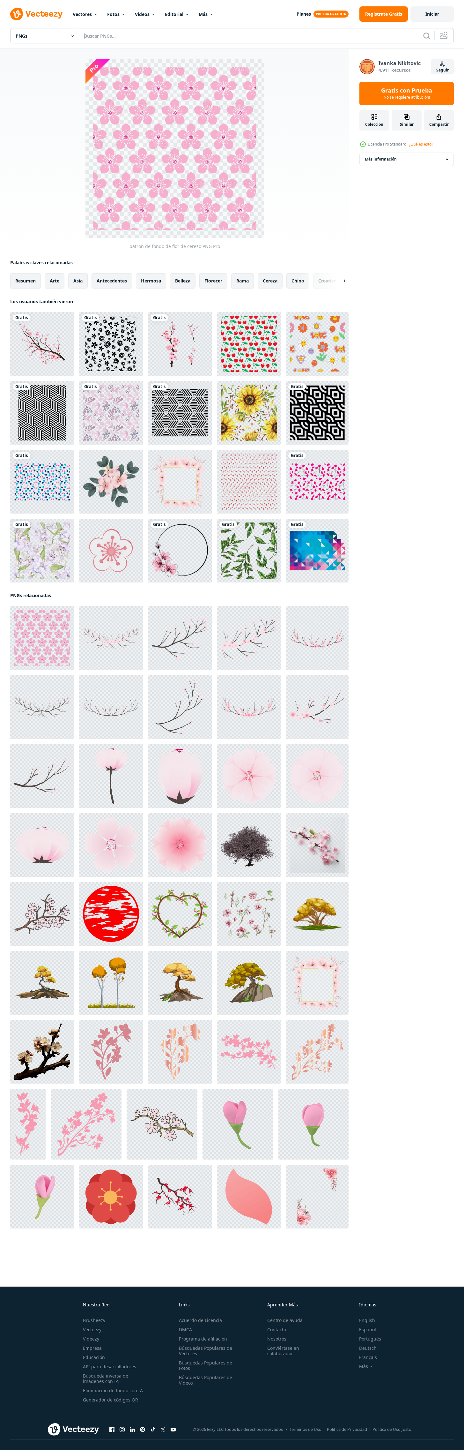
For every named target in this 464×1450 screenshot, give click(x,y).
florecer (213, 281)
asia (78, 281)
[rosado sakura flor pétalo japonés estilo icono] (249, 1196)
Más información (381, 159)
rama (242, 281)
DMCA (185, 1329)
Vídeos (142, 14)
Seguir (442, 70)
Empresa (92, 1348)
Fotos (113, 14)
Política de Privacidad (347, 1429)
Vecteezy (92, 1329)
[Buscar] (427, 36)
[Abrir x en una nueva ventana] (163, 1429)
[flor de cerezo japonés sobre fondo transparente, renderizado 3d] (249, 845)
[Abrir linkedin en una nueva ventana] (132, 1429)
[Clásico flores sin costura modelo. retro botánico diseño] (317, 482)
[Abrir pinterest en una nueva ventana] (142, 1429)
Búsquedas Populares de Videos (205, 1380)
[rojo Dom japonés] (111, 914)
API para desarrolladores (109, 1367)
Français (368, 1357)
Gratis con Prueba (406, 93)
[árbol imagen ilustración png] (317, 914)
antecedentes (112, 281)
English (367, 1320)
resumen (25, 281)
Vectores (82, 14)
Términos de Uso (305, 1429)
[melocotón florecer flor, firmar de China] (111, 1196)
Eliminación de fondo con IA (113, 1390)
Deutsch (368, 1348)
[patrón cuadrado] (42, 413)
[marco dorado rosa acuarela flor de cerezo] (180, 482)
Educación (94, 1357)
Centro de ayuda (285, 1320)
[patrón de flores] (111, 344)
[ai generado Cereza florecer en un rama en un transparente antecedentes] (317, 845)
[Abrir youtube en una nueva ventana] (173, 1429)
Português (370, 1339)
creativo (327, 281)
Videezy (91, 1339)
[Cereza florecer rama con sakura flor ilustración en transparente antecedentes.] (111, 638)
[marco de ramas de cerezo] (180, 914)
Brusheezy (94, 1320)
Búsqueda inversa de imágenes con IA (105, 1378)
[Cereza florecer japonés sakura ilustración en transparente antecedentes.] (111, 776)
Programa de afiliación (203, 1339)
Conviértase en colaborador (283, 1350)
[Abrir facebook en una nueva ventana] (111, 1429)
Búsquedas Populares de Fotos (205, 1365)
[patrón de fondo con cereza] (249, 344)
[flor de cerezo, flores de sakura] (111, 550)
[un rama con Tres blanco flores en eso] (42, 1052)
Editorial (174, 14)
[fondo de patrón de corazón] (249, 482)
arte (54, 281)
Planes (304, 14)
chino (297, 281)
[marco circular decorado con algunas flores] (180, 550)
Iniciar (432, 14)
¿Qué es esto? (421, 144)
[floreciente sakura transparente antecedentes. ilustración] (180, 1196)
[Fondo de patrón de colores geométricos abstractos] (317, 550)
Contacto (276, 1329)
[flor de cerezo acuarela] (317, 1196)
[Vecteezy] (36, 14)
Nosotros (276, 1339)
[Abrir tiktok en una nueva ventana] (152, 1429)
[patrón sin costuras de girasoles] (249, 413)
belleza (182, 281)
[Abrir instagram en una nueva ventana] (122, 1429)
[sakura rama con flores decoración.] (111, 1052)
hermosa (151, 281)
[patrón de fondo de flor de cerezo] (42, 638)
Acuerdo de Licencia (200, 1320)
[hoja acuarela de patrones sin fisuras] (249, 550)
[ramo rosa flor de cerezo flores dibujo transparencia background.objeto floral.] (111, 482)
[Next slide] (339, 281)
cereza (270, 281)
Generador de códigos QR (110, 1400)
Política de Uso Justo (391, 1429)
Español (367, 1329)
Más (203, 14)
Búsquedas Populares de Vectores (205, 1350)
